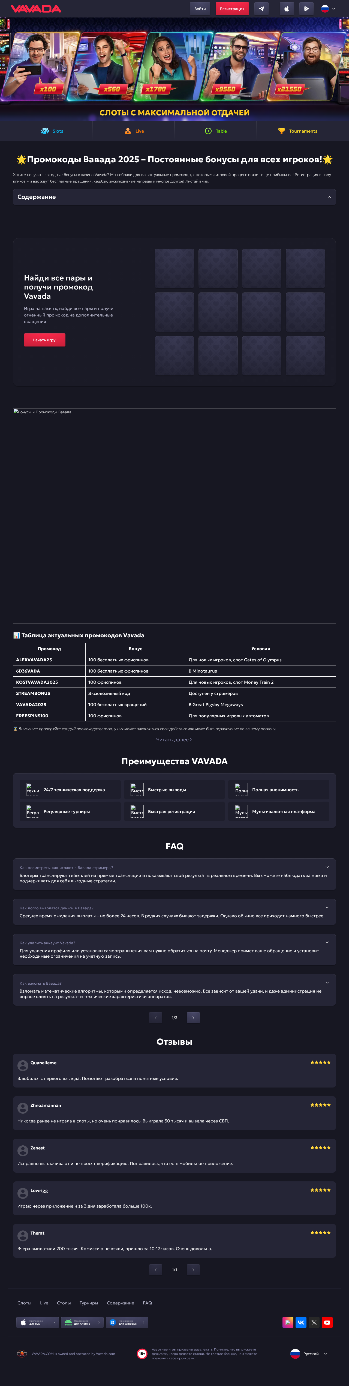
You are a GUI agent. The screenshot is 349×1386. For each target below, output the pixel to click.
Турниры (89, 1303)
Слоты (24, 1303)
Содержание (120, 1303)
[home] (36, 9)
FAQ (147, 1303)
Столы (64, 1303)
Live (44, 1303)
